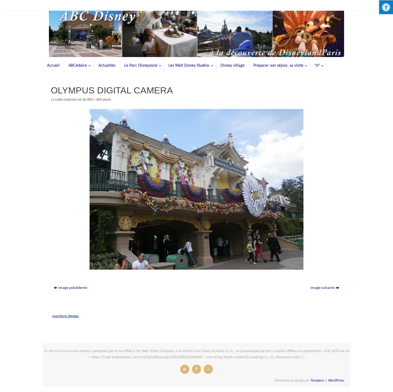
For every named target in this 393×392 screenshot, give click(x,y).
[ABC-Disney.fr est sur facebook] (196, 369)
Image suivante (322, 288)
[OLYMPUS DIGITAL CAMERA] (196, 189)
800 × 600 (94, 99)
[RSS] (208, 369)
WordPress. (336, 380)
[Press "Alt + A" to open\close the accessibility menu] (386, 7)
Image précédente (72, 288)
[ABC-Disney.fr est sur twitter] (184, 369)
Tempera (317, 380)
